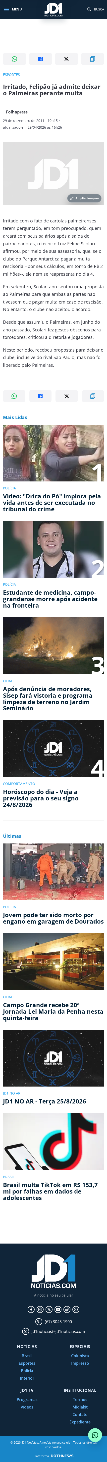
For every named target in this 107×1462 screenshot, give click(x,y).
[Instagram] (40, 1309)
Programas (27, 1399)
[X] (49, 1309)
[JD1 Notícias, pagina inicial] (53, 9)
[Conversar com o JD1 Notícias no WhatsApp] (95, 1435)
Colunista (80, 1355)
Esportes (27, 1363)
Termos (80, 1399)
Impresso (80, 1363)
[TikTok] (66, 1309)
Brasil (27, 1355)
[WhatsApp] (75, 1309)
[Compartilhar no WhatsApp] (14, 59)
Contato (80, 1414)
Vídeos (27, 1407)
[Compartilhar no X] (66, 59)
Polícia (27, 1370)
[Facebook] (31, 1309)
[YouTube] (57, 1309)
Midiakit (80, 1407)
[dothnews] (62, 1456)
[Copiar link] (92, 59)
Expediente (80, 1422)
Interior (27, 1378)
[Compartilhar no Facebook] (40, 59)
